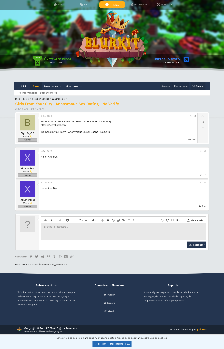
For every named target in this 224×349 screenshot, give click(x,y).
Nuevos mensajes (28, 92)
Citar (193, 139)
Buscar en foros (48, 92)
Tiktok (111, 311)
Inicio (24, 86)
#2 (205, 151)
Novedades (51, 86)
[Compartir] (191, 116)
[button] (61, 86)
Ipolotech (201, 329)
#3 (205, 182)
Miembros (72, 86)
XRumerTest (27, 168)
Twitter (110, 294)
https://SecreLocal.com (54, 125)
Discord (110, 303)
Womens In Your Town (54, 131)
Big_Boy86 (23, 109)
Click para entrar (170, 62)
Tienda (114, 4)
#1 (195, 116)
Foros (35, 86)
